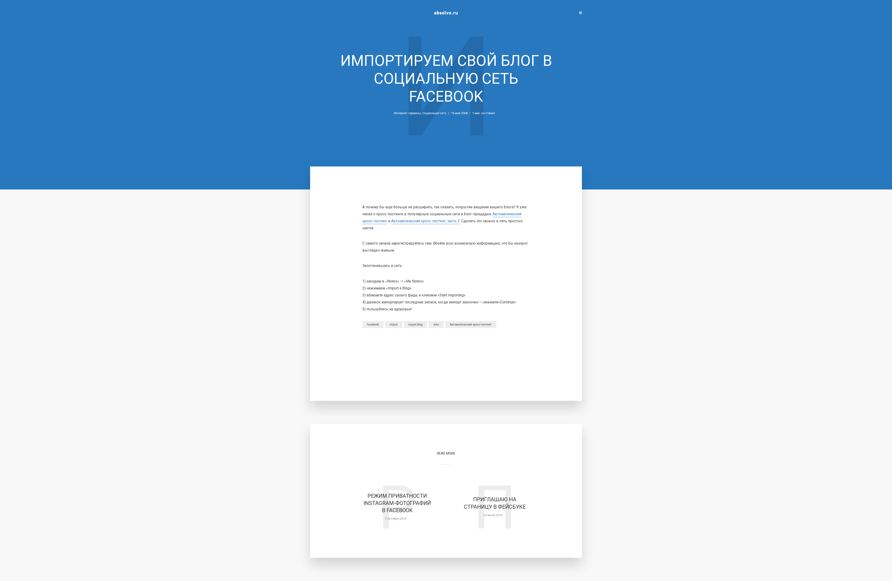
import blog (415, 324)
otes (436, 324)
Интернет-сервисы (407, 113)
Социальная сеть (434, 113)
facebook (373, 324)
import (394, 324)
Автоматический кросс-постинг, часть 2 (425, 221)
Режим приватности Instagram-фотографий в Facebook (397, 503)
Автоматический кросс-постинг (471, 324)
